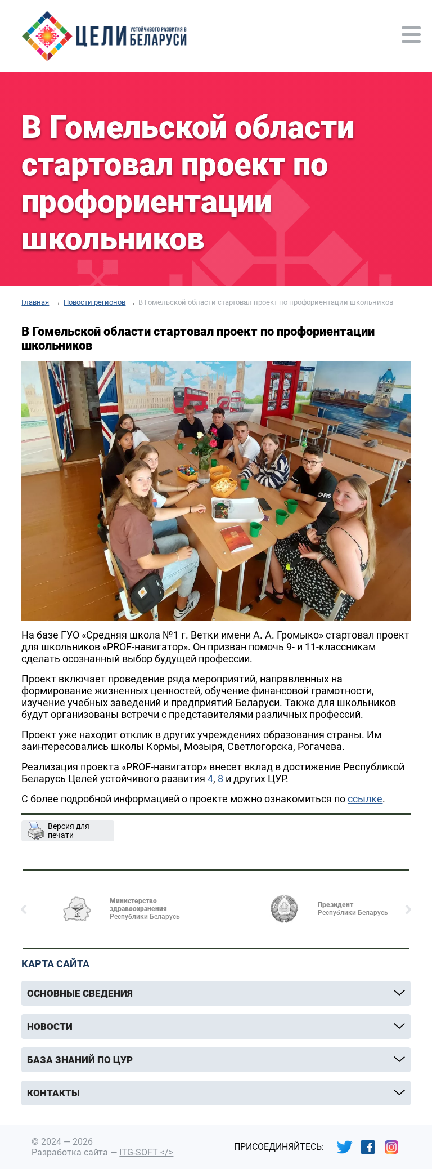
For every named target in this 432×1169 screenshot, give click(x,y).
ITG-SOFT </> (146, 1152)
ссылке (365, 799)
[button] (24, 909)
